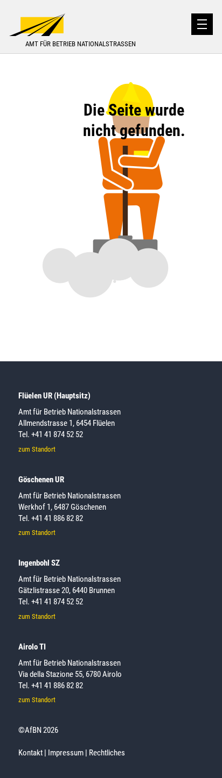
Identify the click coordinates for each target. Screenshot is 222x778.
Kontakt (30, 753)
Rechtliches (107, 753)
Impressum (66, 753)
